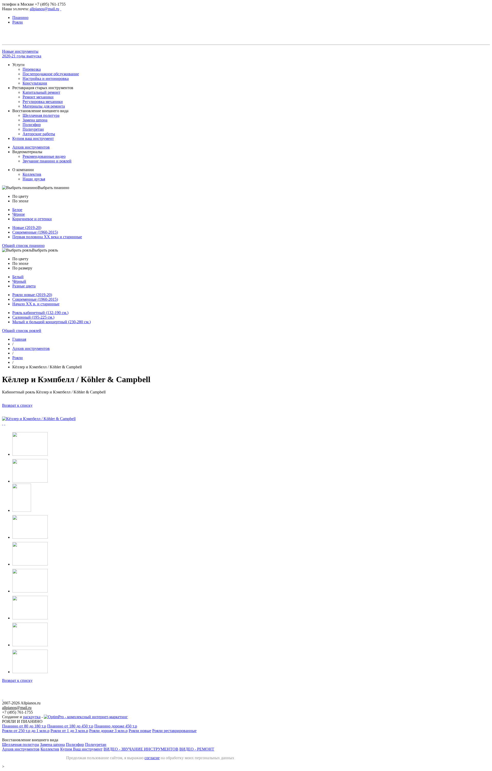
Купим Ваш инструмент (81, 749)
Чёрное (18, 214)
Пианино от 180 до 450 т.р (70, 726)
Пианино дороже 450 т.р (115, 726)
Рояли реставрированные (174, 730)
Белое (17, 209)
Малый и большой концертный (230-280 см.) (51, 322)
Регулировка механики (43, 101)
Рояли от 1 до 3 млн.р (69, 730)
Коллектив (32, 174)
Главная (19, 339)
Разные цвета (24, 286)
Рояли (17, 358)
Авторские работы (39, 134)
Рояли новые (140, 730)
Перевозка (32, 69)
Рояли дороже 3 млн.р (108, 730)
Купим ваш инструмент (33, 138)
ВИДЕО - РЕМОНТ (196, 749)
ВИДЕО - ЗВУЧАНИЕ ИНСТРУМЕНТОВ (141, 749)
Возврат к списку (17, 405)
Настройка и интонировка (46, 78)
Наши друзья (34, 179)
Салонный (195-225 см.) (33, 317)
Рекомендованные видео (44, 156)
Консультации (35, 83)
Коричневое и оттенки (32, 219)
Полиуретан (33, 129)
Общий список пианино (23, 245)
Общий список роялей (21, 330)
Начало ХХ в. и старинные (35, 304)
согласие (152, 758)
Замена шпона (35, 120)
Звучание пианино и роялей (47, 161)
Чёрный (19, 281)
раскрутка (31, 717)
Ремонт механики (38, 97)
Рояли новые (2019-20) (32, 295)
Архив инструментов (31, 147)
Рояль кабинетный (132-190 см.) (40, 312)
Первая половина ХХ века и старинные (47, 237)
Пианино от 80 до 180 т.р (24, 726)
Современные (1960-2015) (35, 232)
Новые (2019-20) (26, 227)
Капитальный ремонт (41, 92)
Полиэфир (32, 124)
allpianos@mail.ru (44, 9)
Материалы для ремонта (44, 106)
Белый (18, 277)
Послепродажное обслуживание (51, 74)
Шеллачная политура (41, 115)
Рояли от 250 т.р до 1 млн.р (25, 730)
